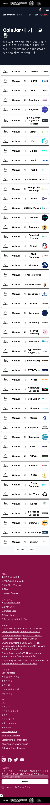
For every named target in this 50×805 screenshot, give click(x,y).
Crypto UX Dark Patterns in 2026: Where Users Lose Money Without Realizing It (22, 630)
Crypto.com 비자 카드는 (15, 619)
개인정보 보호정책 (10, 711)
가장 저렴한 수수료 (10, 677)
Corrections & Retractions (14, 739)
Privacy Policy (24, 787)
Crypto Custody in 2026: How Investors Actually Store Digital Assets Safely (21, 655)
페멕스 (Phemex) (12, 593)
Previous (20, 549)
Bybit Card (9, 606)
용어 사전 (6, 706)
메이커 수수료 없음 (10, 689)
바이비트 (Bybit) (12, 577)
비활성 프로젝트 (9, 723)
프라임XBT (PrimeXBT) (15, 581)
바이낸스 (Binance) (13, 585)
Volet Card (9, 615)
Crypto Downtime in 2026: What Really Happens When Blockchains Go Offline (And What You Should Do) (23, 646)
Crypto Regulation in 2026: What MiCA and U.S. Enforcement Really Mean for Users (25, 662)
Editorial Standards (11, 735)
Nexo (6, 589)
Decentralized (8, 672)
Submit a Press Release (13, 748)
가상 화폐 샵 (7, 693)
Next (32, 549)
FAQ (4, 702)
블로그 (5, 715)
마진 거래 (6, 685)
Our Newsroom (9, 731)
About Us (6, 727)
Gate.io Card (10, 611)
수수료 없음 (7, 681)
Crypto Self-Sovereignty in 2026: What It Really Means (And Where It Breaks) (22, 637)
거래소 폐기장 (8, 719)
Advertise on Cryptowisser (15, 744)
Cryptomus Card (12, 602)
